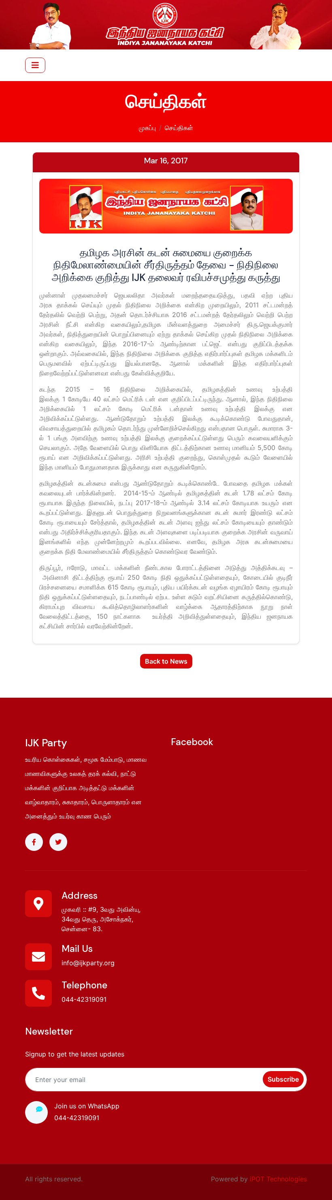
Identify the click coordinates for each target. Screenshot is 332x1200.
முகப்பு (147, 128)
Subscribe (283, 1079)
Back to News (166, 661)
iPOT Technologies (278, 1179)
